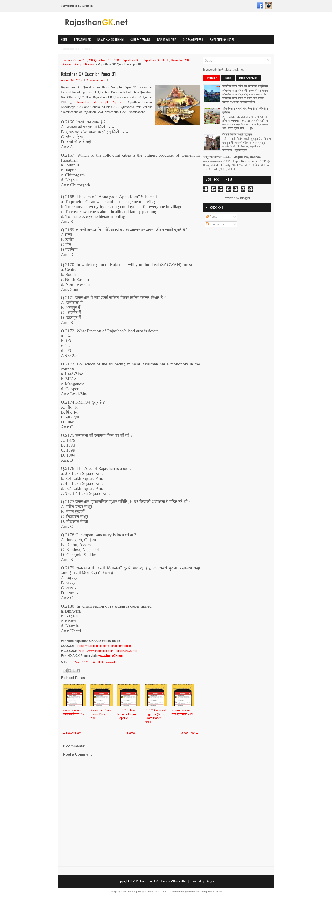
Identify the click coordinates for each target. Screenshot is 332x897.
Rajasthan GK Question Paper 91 (88, 73)
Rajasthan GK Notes (222, 39)
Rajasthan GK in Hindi (110, 39)
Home (64, 39)
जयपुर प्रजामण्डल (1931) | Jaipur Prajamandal (232, 157)
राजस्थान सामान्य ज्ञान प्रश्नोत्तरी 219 (182, 712)
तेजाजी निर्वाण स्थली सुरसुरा (237, 134)
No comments (96, 80)
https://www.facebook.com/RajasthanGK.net (108, 650)
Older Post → (190, 733)
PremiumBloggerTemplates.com (188, 891)
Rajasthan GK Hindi (155, 60)
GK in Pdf (79, 60)
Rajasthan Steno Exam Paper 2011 (101, 714)
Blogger (245, 198)
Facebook (80, 662)
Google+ (112, 662)
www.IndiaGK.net (110, 655)
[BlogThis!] (69, 670)
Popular (212, 77)
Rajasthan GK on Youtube (77, 49)
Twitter (97, 662)
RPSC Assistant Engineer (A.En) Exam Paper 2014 (155, 716)
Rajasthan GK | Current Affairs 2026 (163, 881)
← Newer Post (71, 733)
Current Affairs (140, 39)
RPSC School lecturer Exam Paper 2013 (126, 714)
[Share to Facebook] (78, 670)
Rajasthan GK (82, 39)
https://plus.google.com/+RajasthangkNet (104, 645)
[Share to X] (74, 670)
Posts (213, 216)
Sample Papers (84, 64)
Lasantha (163, 891)
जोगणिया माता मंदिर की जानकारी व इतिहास (245, 86)
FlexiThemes (128, 891)
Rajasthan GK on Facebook (77, 6)
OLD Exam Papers (193, 39)
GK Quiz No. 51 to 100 (104, 60)
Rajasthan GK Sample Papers (99, 102)
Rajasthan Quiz (166, 39)
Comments (216, 224)
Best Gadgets (215, 891)
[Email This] (65, 670)
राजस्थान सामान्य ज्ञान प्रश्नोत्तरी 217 (73, 712)
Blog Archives (248, 77)
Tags (228, 77)
